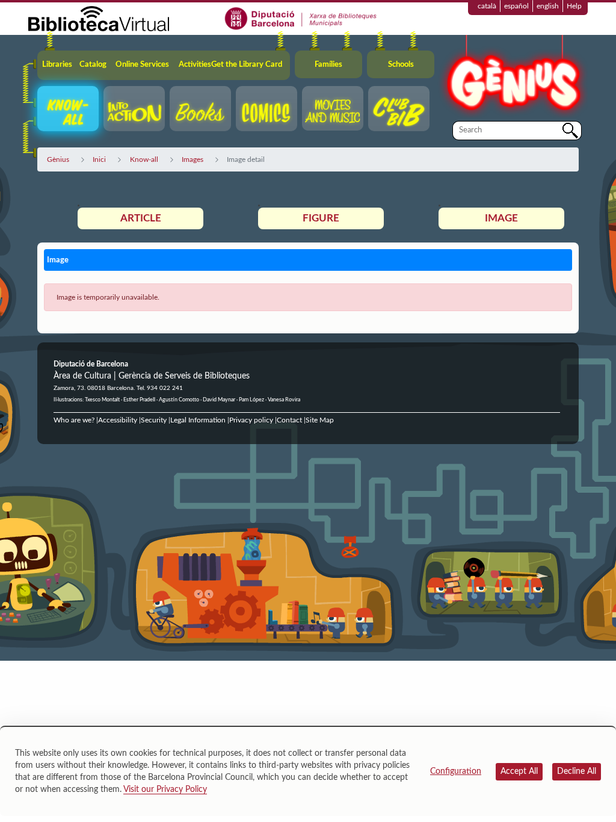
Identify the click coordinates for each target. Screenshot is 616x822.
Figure (321, 218)
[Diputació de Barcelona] (301, 18)
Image (501, 218)
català (487, 6)
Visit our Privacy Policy (165, 789)
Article (140, 218)
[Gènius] (512, 77)
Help (574, 6)
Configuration (455, 771)
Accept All (519, 771)
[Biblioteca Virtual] (98, 18)
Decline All (576, 771)
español (516, 6)
